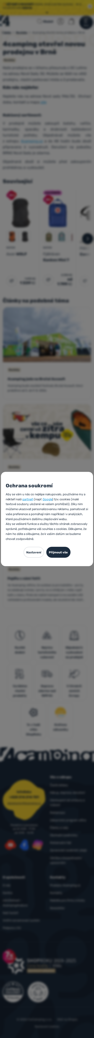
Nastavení (33, 552)
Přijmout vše (58, 552)
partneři (27, 499)
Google (47, 499)
